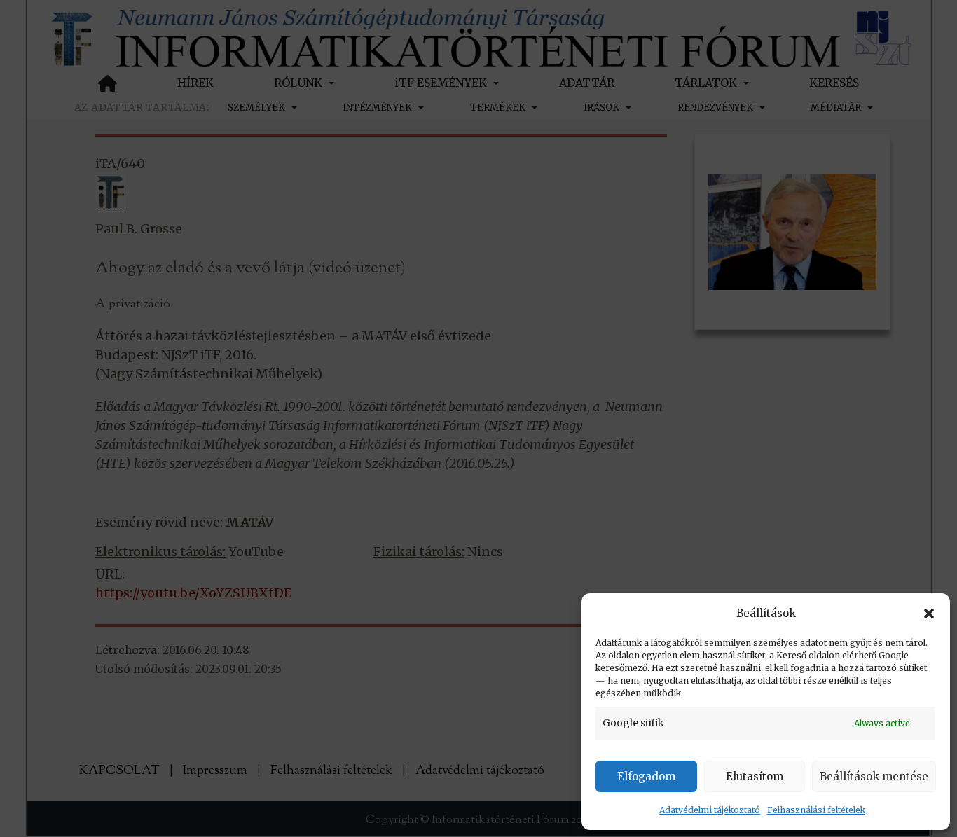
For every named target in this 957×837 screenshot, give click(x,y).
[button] (929, 614)
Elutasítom (754, 776)
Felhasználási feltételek (816, 810)
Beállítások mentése (874, 776)
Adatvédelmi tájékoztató (709, 810)
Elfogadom (646, 776)
